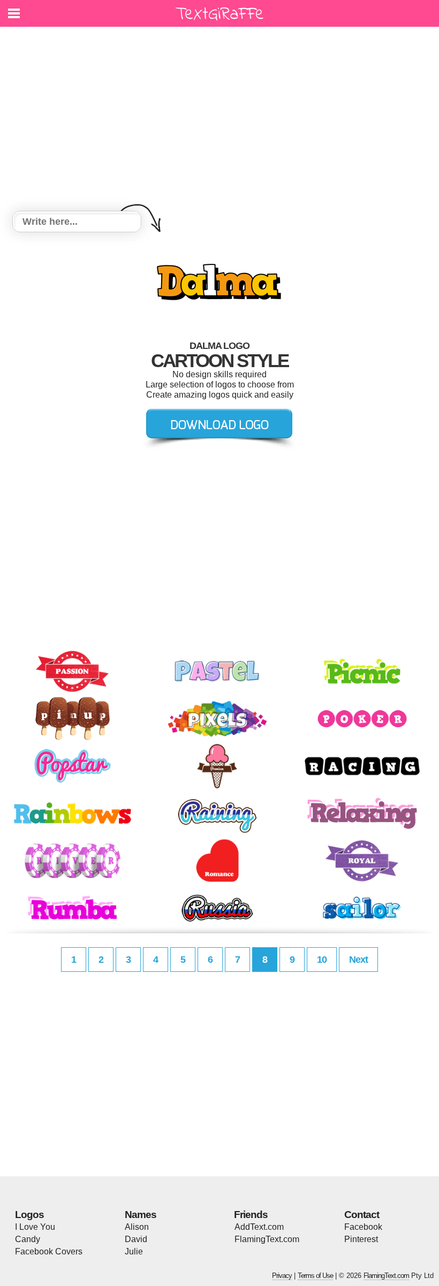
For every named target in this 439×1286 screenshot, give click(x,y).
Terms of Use (315, 1276)
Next (358, 959)
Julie (134, 1251)
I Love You (35, 1226)
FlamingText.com (266, 1239)
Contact (361, 1214)
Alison (137, 1226)
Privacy (282, 1276)
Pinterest (361, 1239)
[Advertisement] (219, 120)
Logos (29, 1214)
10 (322, 959)
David (136, 1239)
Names (140, 1214)
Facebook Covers (48, 1251)
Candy (27, 1239)
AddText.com (259, 1226)
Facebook (363, 1226)
